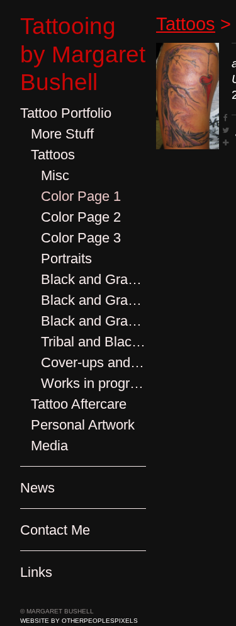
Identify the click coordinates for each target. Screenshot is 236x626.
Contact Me (55, 530)
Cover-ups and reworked (93, 362)
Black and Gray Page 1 (93, 279)
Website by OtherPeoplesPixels (79, 620)
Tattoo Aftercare (78, 404)
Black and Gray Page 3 (93, 321)
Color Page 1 (81, 196)
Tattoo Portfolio (65, 113)
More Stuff (62, 134)
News (37, 488)
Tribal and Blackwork (93, 342)
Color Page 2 (81, 217)
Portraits (66, 258)
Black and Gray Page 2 (93, 300)
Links (36, 572)
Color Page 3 (81, 238)
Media (49, 445)
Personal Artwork (83, 425)
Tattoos (53, 154)
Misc (55, 175)
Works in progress (93, 383)
